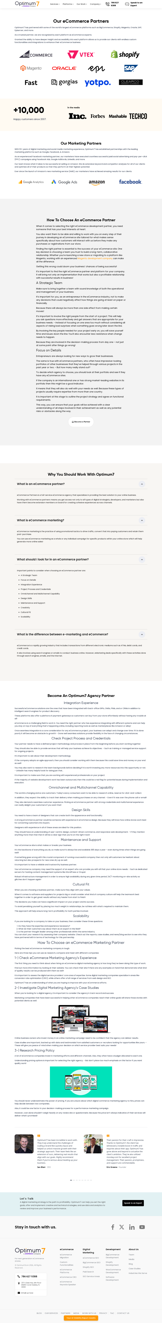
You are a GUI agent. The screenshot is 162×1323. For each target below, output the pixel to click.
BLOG (39, 1313)
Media (131, 1259)
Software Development (112, 1278)
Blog (131, 1264)
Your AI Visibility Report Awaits (81, 1318)
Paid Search (88, 1271)
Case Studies (135, 1268)
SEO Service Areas (91, 1276)
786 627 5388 (115, 4)
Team (131, 1254)
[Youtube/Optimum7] (142, 1227)
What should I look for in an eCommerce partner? (53, 559)
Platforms (67, 4)
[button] (81, 484)
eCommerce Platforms (66, 1271)
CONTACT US (123, 1313)
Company (95, 4)
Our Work (81, 4)
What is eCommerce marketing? (40, 520)
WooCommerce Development (113, 1271)
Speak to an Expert (137, 4)
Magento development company (95, 258)
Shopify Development (112, 1263)
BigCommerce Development (112, 1256)
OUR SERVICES (51, 1313)
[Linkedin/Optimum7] (132, 1227)
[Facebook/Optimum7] (112, 1227)
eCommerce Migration (66, 1256)
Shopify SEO (88, 1267)
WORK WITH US (89, 1313)
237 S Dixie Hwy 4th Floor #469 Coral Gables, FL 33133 (31, 1285)
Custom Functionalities (66, 1263)
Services (54, 4)
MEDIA (76, 1313)
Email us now (27, 1293)
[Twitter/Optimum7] (121, 1227)
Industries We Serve (138, 1273)
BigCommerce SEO (91, 1262)
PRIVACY (103, 1313)
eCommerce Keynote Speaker (68, 1283)
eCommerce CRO (68, 1277)
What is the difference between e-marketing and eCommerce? (62, 634)
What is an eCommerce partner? (41, 484)
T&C (112, 1313)
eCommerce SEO (91, 1258)
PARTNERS (65, 1313)
